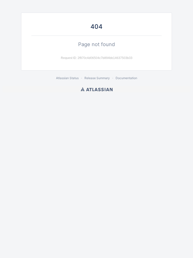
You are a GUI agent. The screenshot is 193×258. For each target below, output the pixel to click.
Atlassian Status (67, 78)
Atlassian (97, 89)
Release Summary (97, 78)
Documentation (126, 78)
